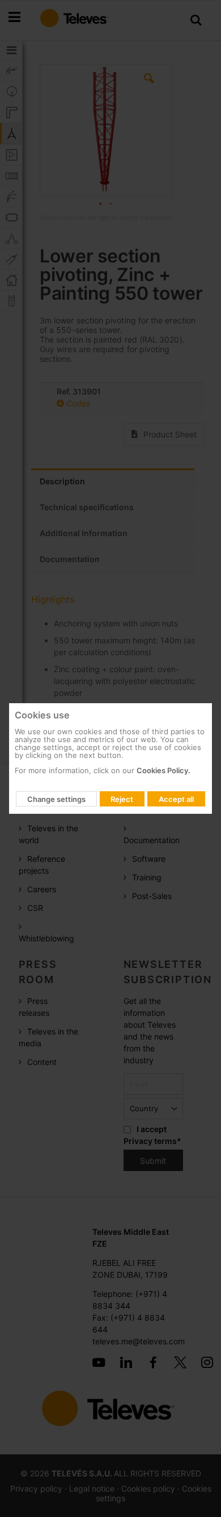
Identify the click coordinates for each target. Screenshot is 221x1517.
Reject (121, 799)
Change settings (56, 799)
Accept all (176, 799)
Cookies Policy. (163, 770)
